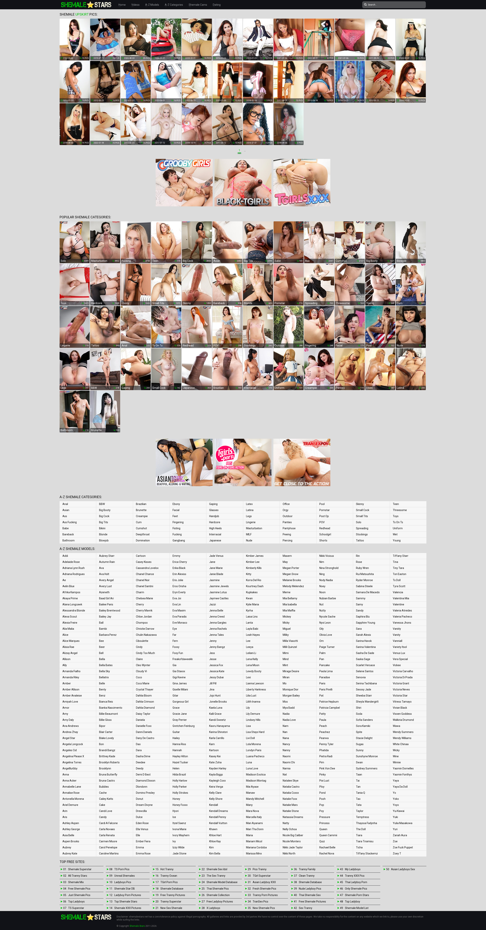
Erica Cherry (180, 561)
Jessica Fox (216, 665)
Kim (211, 847)
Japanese (215, 540)
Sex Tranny (305, 907)
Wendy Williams (402, 738)
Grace (176, 707)
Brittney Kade (107, 756)
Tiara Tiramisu (364, 841)
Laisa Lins (252, 616)
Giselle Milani (180, 689)
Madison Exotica (256, 774)
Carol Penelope (108, 847)
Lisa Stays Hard (255, 732)
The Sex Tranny (216, 875)
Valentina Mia (401, 598)
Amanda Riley (70, 677)
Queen (323, 829)
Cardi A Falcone (108, 823)
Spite (359, 732)
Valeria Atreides (402, 610)
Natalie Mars (290, 804)
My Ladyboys (353, 869)
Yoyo (396, 804)
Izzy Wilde (179, 847)
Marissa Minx (254, 853)
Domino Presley (145, 792)
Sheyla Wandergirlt (367, 701)
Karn (212, 744)
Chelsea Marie (144, 598)
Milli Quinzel (290, 646)
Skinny (360, 504)
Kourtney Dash (255, 586)
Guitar (176, 732)
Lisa (248, 725)
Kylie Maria (252, 604)
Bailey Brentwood (109, 610)
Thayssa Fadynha (366, 823)
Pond (322, 792)
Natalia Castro (291, 786)
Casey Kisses (143, 561)
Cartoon (141, 555)
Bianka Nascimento (110, 707)
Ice (174, 817)
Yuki (395, 817)
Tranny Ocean (168, 875)
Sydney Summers (366, 768)
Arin (64, 810)
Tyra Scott (399, 586)
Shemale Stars (137, 926)
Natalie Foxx (290, 798)
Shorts (323, 540)
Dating (217, 4)
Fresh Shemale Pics (264, 888)
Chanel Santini (144, 586)
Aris (64, 817)
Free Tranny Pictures (172, 895)
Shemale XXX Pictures (127, 907)
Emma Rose (143, 853)
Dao (138, 744)
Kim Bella (214, 853)
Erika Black (179, 568)
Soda (359, 713)
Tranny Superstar (170, 901)
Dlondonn (141, 786)
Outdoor (288, 516)
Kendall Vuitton (218, 823)
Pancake (324, 665)
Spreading (362, 528)
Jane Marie (216, 568)
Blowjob (104, 540)
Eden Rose (142, 823)
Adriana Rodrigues (73, 574)
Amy (65, 713)
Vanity (396, 634)
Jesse (212, 659)
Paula (322, 719)
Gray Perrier (180, 719)
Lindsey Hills (253, 719)
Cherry (140, 604)
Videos (135, 4)
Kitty (248, 574)
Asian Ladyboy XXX (264, 882)
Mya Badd (289, 707)
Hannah (177, 750)
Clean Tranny (307, 875)
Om (321, 640)
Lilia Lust (251, 695)
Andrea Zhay (70, 732)
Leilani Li (251, 653)
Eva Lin (177, 604)
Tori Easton (399, 574)
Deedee (140, 762)
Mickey (287, 616)
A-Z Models (152, 4)
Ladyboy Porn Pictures (127, 895)
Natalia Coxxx (291, 792)
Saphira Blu (363, 616)
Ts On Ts (398, 522)
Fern (175, 640)
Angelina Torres (71, 762)
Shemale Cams (198, 4)
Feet (175, 516)
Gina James (180, 683)
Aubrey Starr (106, 555)
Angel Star (68, 738)
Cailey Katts (106, 798)
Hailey (176, 738)
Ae (64, 580)
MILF (249, 534)
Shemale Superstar (80, 869)
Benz (102, 695)
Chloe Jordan (144, 616)
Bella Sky (104, 671)
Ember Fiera (143, 841)
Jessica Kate (216, 671)
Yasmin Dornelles (403, 768)
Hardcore (214, 522)
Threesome (400, 510)
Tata (358, 804)
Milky (286, 634)
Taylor (359, 810)
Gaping (213, 504)
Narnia (286, 768)
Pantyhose (289, 528)
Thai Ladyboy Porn (356, 882)
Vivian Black (400, 707)
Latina (249, 510)
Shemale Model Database (222, 882)
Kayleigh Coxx (217, 780)
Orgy (285, 510)
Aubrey (66, 847)
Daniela (140, 719)
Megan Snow (290, 574)
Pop (321, 804)
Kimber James (255, 555)
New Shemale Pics (264, 907)
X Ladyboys (213, 907)
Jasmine (214, 580)
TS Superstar (76, 907)
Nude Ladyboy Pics (310, 888)
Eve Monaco (180, 622)
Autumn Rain (107, 561)
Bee (101, 640)
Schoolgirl (325, 534)
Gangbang (179, 540)
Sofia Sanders (364, 719)
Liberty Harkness (256, 689)
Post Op (324, 516)
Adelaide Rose (71, 561)
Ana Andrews (70, 725)
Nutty (322, 610)
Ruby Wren (362, 568)
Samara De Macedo (368, 592)
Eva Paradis (180, 616)
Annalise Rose (71, 792)
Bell (101, 653)
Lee (248, 640)
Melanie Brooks (292, 580)
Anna (65, 774)
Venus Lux (399, 653)
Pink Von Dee (327, 768)
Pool (322, 504)
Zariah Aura (400, 835)
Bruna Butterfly (108, 774)
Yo (394, 792)
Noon (322, 592)
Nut (321, 604)
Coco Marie (142, 683)
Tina (395, 561)
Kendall (213, 804)
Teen (396, 504)
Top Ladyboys (76, 901)
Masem (287, 555)
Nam (285, 725)
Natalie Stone (291, 810)
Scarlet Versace (365, 665)
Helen (176, 768)
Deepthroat (143, 534)
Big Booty (104, 510)
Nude (249, 540)
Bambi (103, 628)
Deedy (140, 768)
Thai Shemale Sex (310, 895)
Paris (322, 683)
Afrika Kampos (71, 592)
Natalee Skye (290, 780)
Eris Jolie (178, 580)
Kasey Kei (215, 756)
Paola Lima (326, 671)
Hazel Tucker (180, 762)
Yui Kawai (398, 810)
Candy (103, 817)
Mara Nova (252, 810)
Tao (358, 798)
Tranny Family (307, 869)
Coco (139, 677)
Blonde (103, 534)
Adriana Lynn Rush (73, 568)
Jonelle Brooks (218, 701)
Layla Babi (252, 628)
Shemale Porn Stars (357, 895)
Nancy (286, 744)
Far (174, 634)
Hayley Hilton (180, 756)
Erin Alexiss (179, 574)
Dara (139, 750)
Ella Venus (142, 829)
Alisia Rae (68, 646)
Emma (140, 847)
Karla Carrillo (216, 738)
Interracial (215, 534)
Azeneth (104, 592)
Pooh (322, 798)
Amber (66, 683)
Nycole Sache (327, 616)
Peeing (287, 534)
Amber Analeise (72, 695)
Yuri (395, 829)
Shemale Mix (76, 882)
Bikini (102, 528)
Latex (249, 504)
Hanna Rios (179, 744)
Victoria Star (400, 695)
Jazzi (212, 604)
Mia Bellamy (290, 598)
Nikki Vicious (326, 555)
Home (122, 4)
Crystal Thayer (144, 689)
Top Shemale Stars (125, 901)
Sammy (360, 598)
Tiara (359, 835)
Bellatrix (104, 677)
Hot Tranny (167, 869)
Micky (286, 622)
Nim (321, 561)
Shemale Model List (356, 907)
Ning (322, 574)
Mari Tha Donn (255, 829)
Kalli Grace (215, 713)
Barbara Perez (108, 634)
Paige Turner (327, 646)
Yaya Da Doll (400, 786)
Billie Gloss (105, 719)
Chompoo (142, 622)
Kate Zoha (215, 762)
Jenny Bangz (217, 646)
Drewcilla (141, 810)
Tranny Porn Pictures (265, 895)
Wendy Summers (403, 732)
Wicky (396, 750)
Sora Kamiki (363, 725)
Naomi (286, 756)
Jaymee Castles (219, 598)
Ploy (321, 786)
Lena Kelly (252, 659)
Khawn (213, 829)
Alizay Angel (69, 653)
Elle (138, 835)
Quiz (322, 841)
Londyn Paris (253, 750)
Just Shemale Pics (79, 895)
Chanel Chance (145, 574)
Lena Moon (252, 665)
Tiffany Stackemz (367, 853)
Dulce (139, 817)
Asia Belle (68, 835)
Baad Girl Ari (106, 598)
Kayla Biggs (216, 774)
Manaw (250, 792)
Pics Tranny (260, 869)
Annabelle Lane (71, 786)
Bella (102, 659)
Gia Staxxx (179, 671)
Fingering (178, 522)
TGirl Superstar (262, 875)
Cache (103, 792)
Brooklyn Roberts (109, 762)
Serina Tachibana (366, 683)
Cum (139, 522)
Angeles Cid (69, 750)
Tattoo (360, 540)
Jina (211, 689)
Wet (395, 534)
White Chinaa (401, 744)
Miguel (287, 628)
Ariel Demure (70, 804)
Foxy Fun (178, 653)
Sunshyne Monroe (367, 756)
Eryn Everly (179, 592)
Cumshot (141, 528)
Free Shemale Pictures (312, 901)
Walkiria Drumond (403, 719)
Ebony (176, 504)
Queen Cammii (328, 835)
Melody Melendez (293, 586)
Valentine (398, 604)
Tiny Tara (398, 568)
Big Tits (103, 522)
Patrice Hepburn (329, 701)
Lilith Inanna (253, 701)
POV (322, 522)
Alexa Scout (69, 616)
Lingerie (251, 522)
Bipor (102, 725)
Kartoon (214, 750)
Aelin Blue (68, 586)
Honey (176, 798)
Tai (358, 780)
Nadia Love (289, 719)
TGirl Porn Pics (169, 882)
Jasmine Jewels (219, 586)
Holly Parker (180, 786)
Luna (249, 762)
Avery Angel (106, 580)
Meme (286, 592)
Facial (176, 510)
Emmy (176, 555)
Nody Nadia (326, 580)
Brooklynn (105, 768)
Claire (139, 659)
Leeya (249, 646)
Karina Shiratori (218, 732)
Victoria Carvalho (403, 671)
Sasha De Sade (365, 653)
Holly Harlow (180, 780)
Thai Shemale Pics (218, 888)
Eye (175, 628)
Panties (287, 522)
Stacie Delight (364, 738)
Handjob (214, 516)
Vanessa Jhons (402, 622)
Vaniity (397, 628)
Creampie (142, 516)
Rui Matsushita (365, 574)
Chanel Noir (143, 580)
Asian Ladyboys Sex (403, 869)
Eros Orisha (179, 586)
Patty (322, 713)
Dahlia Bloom (144, 695)
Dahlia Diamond (145, 707)
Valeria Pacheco (402, 616)
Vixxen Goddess (402, 713)
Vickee (397, 665)
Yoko (396, 798)
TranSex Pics (260, 901)
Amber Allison (70, 689)
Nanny (286, 750)
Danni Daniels (144, 732)
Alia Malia (68, 628)
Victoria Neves (401, 689)
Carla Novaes (107, 829)
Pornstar (324, 510)
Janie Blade (216, 574)
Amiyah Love (70, 701)
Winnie (397, 762)
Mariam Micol (254, 841)
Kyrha (249, 610)
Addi (65, 555)
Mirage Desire (291, 671)
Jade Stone (179, 853)
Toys (395, 516)
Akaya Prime (70, 598)
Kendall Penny (217, 817)
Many (249, 804)
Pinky (322, 774)
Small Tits (362, 516)
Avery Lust (105, 586)
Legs (249, 516)
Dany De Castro (145, 738)
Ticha (359, 847)
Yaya (396, 780)
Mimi (286, 653)
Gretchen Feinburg (184, 725)
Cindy (139, 646)
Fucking (177, 534)
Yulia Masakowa (402, 823)
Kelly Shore (215, 798)
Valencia (398, 592)
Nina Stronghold (328, 568)
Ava (101, 568)
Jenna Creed (217, 616)
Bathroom (68, 540)
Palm (322, 653)
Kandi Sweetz (217, 719)
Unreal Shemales (124, 875)
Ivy (174, 841)
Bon (101, 744)
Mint (285, 665)
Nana (286, 738)
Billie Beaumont (108, 713)
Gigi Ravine (179, 677)
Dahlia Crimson (145, 701)
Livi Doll (250, 738)
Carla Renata (107, 835)
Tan (358, 786)
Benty (102, 689)
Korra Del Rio (253, 580)
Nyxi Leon (325, 622)
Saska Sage (363, 659)
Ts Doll (397, 580)
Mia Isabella (290, 604)
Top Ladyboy (352, 901)
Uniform (398, 528)
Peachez (324, 732)
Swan (359, 762)
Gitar (175, 695)
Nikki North (289, 853)
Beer (102, 646)
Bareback (68, 534)
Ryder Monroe (364, 580)
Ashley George (71, 829)
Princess (324, 823)
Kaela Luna (215, 707)
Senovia (361, 677)
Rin (358, 555)
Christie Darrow (145, 628)
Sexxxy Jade (363, 689)
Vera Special (400, 659)
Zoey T (397, 853)
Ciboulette (142, 640)
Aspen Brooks (70, 841)
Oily (321, 628)
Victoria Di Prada (403, 677)
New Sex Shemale (171, 907)
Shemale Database (171, 888)
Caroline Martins (109, 853)
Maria (249, 835)
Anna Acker (69, 780)
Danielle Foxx (143, 725)
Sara (359, 628)
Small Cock (362, 510)
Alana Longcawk (72, 604)
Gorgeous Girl (181, 701)
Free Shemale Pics (79, 888)
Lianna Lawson (255, 683)
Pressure (324, 817)
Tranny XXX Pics (354, 875)
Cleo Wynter (143, 665)
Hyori (176, 810)
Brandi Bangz (107, 750)
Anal (65, 504)
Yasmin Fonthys (402, 774)
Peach (323, 725)
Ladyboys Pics (122, 882)
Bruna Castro (107, 780)
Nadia (286, 713)
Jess (212, 653)
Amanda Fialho (71, 671)
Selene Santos (364, 671)
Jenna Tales (216, 634)
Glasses (214, 510)
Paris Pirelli (325, 689)
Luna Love (252, 768)
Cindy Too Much (145, 653)
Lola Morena (253, 744)
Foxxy (176, 646)
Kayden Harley (217, 768)
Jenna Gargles (217, 622)
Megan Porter (291, 568)
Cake (102, 804)
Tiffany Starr (400, 555)
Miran (286, 677)
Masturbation (254, 528)
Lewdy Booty (253, 671)
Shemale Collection (218, 895)
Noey (322, 586)
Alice (65, 634)
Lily (248, 707)
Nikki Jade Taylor (293, 847)
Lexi (248, 677)
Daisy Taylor (143, 713)
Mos (285, 701)
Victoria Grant (401, 683)
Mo (284, 683)
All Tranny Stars (77, 875)
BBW (102, 504)
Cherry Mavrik (144, 610)
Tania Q (360, 792)
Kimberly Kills (254, 568)
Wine (396, 756)
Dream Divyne (144, 804)
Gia (174, 665)
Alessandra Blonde (73, 610)
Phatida (324, 750)
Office (286, 504)
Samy (359, 604)
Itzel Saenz (179, 823)
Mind (286, 659)
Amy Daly (68, 719)
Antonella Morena (73, 798)
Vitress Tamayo (402, 701)
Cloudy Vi (141, 671)
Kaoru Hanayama (219, 725)
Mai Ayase (252, 786)
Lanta (249, 622)
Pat (321, 695)
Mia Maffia (289, 610)
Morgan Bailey (291, 695)
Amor (65, 707)
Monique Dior (290, 689)
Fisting (176, 528)
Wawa (396, 725)
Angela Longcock (72, 744)
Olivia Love (325, 634)
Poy (321, 810)
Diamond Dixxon (145, 780)
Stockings (362, 534)
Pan (321, 659)
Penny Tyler (326, 744)
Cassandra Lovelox (147, 568)
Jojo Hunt (215, 695)
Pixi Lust (324, 780)
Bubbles (104, 786)
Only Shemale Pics (356, 888)
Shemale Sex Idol (217, 869)
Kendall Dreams (218, 810)
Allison (66, 659)
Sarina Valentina (366, 646)
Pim (321, 762)
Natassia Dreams (293, 817)
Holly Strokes (180, 792)
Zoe (395, 841)
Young (397, 540)
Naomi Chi (289, 762)
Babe (65, 528)
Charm (140, 592)
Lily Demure (253, 713)
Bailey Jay (105, 616)
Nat (285, 774)
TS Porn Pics (121, 869)
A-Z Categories (174, 4)
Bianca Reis (106, 701)
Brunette (141, 510)
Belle (102, 683)
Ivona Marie (179, 829)
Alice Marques (71, 640)
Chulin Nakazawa (146, 634)
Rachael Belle (327, 847)
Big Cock (104, 516)
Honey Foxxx (180, 804)
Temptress (362, 817)
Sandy (360, 610)
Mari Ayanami (254, 823)
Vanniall (397, 640)
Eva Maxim (179, 610)
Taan (359, 774)
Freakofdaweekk (183, 659)
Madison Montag (256, 780)
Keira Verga (216, 786)
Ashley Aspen (70, 823)
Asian (65, 510)
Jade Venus (216, 555)
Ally (64, 665)
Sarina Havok (364, 640)
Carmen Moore (108, 841)
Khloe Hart (215, 835)
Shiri (358, 707)
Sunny (360, 750)
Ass (64, 516)
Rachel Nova (326, 853)
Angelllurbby (69, 768)
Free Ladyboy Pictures (220, 901)
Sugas (360, 744)
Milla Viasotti (290, 640)
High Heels (215, 528)
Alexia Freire (69, 622)
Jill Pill (212, 683)
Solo (358, 522)
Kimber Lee (253, 561)
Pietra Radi (325, 756)
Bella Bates (106, 665)
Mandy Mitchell (255, 798)
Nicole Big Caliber (293, 835)
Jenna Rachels (218, 628)
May (285, 561)
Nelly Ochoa (290, 829)
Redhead (324, 528)
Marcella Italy (254, 817)
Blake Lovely (106, 738)
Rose (359, 561)
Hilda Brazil (179, 774)
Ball (101, 622)
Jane (212, 561)
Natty (286, 823)
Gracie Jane (180, 713)
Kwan (249, 598)
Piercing (287, 540)
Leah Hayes (253, 634)
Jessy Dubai (216, 677)
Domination (143, 540)
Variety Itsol (400, 646)
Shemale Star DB (124, 888)
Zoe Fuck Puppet (403, 847)
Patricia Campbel (329, 707)
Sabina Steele (364, 586)
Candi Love (105, 810)
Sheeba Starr (364, 695)
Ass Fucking (69, 522)
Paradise (324, 677)
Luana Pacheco (255, 756)
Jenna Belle (216, 610)
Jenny (213, 640)
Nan (285, 732)
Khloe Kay (215, 841)
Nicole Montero (292, 841)
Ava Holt (104, 574)
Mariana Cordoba (256, 847)
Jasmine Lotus (218, 592)
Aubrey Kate (69, 853)
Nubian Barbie (327, 598)
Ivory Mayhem (181, 835)
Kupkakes (252, 592)
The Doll (361, 829)
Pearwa (324, 738)
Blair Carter (106, 732)
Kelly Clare (215, 792)
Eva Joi (177, 598)
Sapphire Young (365, 622)
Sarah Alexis (363, 634)
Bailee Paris (106, 604)
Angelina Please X (73, 756)
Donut (139, 798)
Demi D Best (143, 774)
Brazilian (141, 504)
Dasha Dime (143, 756)
